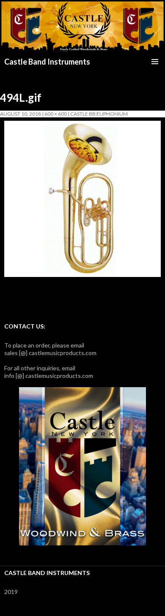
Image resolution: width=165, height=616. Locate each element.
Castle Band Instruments (47, 61)
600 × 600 (55, 114)
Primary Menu (155, 62)
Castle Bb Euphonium (99, 114)
